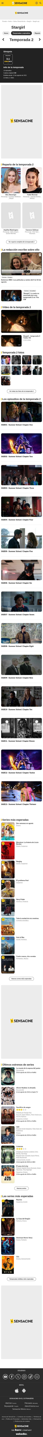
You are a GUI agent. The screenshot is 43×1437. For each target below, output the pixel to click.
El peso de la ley (22, 1166)
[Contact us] (37, 1376)
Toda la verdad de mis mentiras (27, 918)
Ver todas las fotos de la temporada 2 (21, 391)
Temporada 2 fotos (13, 352)
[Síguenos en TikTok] (31, 1376)
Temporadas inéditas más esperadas (21, 1279)
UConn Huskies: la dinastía (25, 1088)
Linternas (19, 1146)
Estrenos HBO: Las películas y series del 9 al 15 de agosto (21, 281)
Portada (4, 21)
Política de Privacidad (12, 1419)
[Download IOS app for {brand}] (18, 1390)
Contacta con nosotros (24, 1417)
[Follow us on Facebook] (12, 1376)
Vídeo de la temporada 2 (16, 307)
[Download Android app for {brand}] (25, 1390)
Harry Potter (20, 899)
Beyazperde (8, 1406)
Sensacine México (19, 1409)
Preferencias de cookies (22, 1421)
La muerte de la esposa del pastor (28, 1068)
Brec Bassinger (11, 195)
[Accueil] (19, 3)
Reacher (19, 1200)
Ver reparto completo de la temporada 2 (21, 242)
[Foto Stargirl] (5, 359)
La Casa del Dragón (23, 1219)
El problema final (22, 880)
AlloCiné (8, 1403)
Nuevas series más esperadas (21, 979)
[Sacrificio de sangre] (8, 1115)
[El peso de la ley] (8, 1174)
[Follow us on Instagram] (25, 1376)
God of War (20, 937)
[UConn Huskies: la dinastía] (8, 1096)
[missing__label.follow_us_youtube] (6, 1376)
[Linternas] (8, 1154)
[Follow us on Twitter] (18, 1376)
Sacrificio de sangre (23, 1107)
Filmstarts (28, 1403)
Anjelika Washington (11, 230)
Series (10, 21)
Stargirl (29, 21)
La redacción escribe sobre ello (20, 249)
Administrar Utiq (26, 1419)
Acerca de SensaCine (8, 1417)
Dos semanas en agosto (24, 823)
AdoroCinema (30, 1406)
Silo (17, 1257)
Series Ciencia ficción (19, 21)
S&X (17, 1127)
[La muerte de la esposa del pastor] (8, 1076)
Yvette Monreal (32, 195)
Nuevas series (21, 1188)
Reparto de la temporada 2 (17, 164)
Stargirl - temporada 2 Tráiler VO (31, 337)
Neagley (19, 861)
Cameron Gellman (32, 230)
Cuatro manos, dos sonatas (26, 956)
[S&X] (8, 1135)
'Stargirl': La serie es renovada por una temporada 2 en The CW (31, 296)
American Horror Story (24, 1238)
